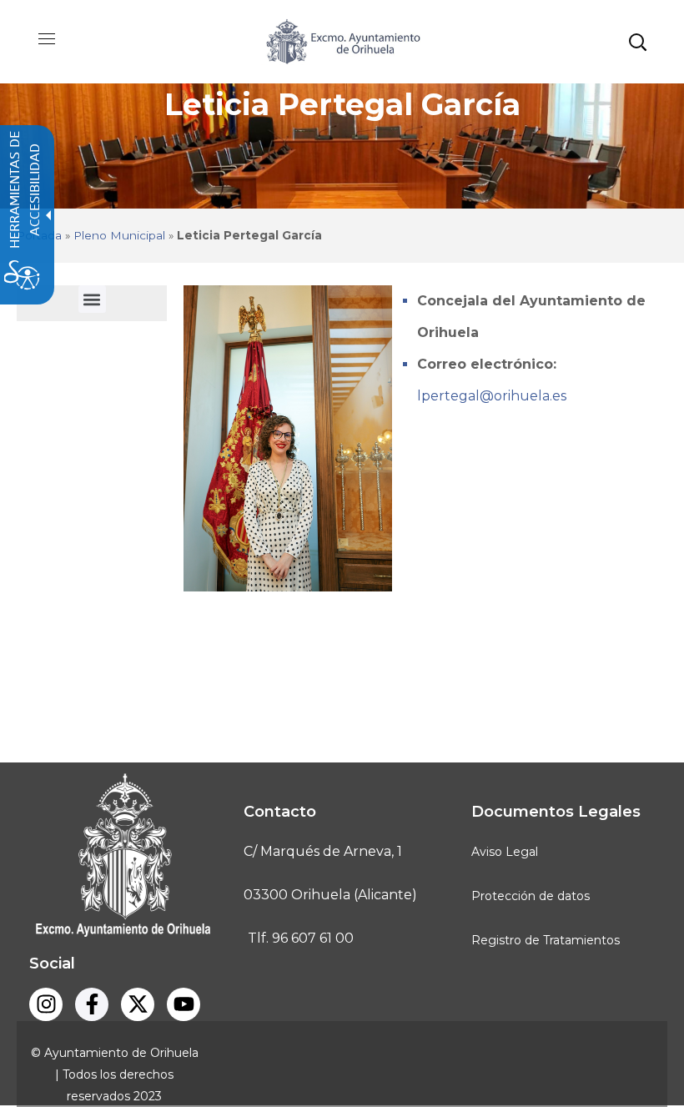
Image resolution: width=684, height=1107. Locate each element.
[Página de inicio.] (342, 40)
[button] (637, 41)
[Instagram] (46, 1004)
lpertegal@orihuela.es (491, 396)
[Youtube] (183, 1004)
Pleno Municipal (119, 235)
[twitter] (137, 1004)
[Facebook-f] (91, 1004)
